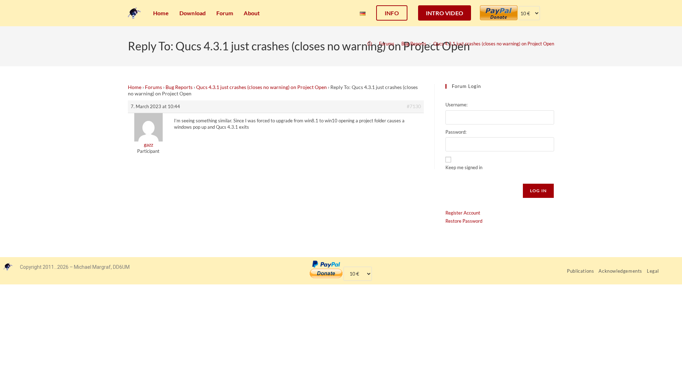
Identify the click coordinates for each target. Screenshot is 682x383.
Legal (653, 271)
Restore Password (463, 221)
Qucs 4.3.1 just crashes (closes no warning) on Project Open (493, 43)
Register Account (462, 213)
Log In (538, 190)
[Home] (369, 43)
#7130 (414, 106)
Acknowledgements (620, 271)
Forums (153, 87)
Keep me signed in (463, 167)
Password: (455, 132)
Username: (456, 104)
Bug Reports (179, 87)
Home (134, 87)
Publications (580, 271)
